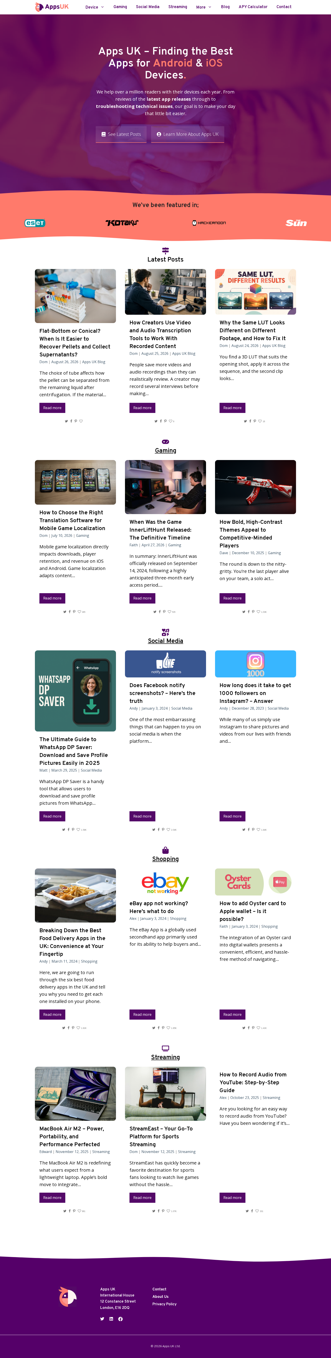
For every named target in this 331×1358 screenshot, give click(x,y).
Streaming (177, 7)
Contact (284, 7)
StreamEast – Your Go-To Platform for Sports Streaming (161, 1137)
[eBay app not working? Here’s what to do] (165, 892)
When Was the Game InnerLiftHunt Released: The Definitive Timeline (160, 530)
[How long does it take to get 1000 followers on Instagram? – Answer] (255, 674)
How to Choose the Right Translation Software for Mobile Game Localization (72, 520)
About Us (160, 1297)
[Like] (81, 421)
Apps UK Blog (93, 361)
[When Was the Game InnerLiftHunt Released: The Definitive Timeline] (165, 510)
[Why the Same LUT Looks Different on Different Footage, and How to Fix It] (255, 311)
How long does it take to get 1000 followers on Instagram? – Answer (255, 693)
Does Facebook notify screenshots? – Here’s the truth (162, 693)
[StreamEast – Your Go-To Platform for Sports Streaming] (165, 1117)
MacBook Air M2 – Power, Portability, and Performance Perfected (71, 1137)
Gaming (120, 7)
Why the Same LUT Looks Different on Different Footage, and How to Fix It (253, 330)
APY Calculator (253, 7)
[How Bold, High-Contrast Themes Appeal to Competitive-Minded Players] (255, 510)
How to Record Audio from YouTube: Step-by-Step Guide (253, 1082)
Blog (225, 7)
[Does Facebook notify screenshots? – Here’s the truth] (165, 674)
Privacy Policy (164, 1304)
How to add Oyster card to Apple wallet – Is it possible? (253, 911)
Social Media (147, 7)
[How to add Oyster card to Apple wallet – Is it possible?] (255, 892)
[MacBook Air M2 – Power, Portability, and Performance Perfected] (75, 1117)
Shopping (89, 961)
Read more (52, 407)
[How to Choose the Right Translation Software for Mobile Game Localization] (75, 501)
